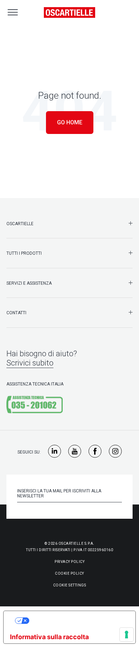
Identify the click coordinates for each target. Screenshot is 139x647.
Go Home (69, 122)
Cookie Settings (69, 585)
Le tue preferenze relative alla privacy (76, 620)
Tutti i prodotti (24, 253)
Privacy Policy (69, 562)
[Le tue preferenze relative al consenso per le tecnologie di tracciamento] (126, 634)
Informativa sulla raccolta (49, 637)
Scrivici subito (29, 362)
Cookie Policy (69, 573)
